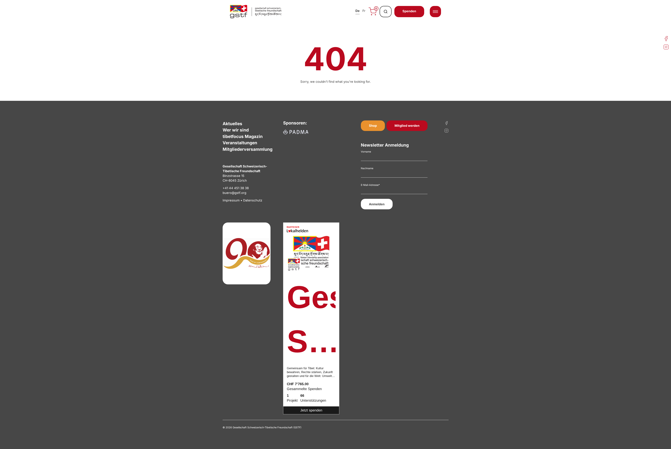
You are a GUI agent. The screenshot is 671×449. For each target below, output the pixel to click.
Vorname (366, 151)
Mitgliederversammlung (247, 149)
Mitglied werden (407, 125)
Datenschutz (252, 200)
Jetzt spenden (311, 410)
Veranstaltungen (240, 142)
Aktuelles (232, 123)
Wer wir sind (236, 130)
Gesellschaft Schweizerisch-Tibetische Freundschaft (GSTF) (311, 321)
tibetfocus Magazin (243, 136)
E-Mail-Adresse (370, 184)
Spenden (409, 11)
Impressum (231, 200)
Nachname (367, 168)
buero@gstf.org (234, 193)
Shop (373, 125)
